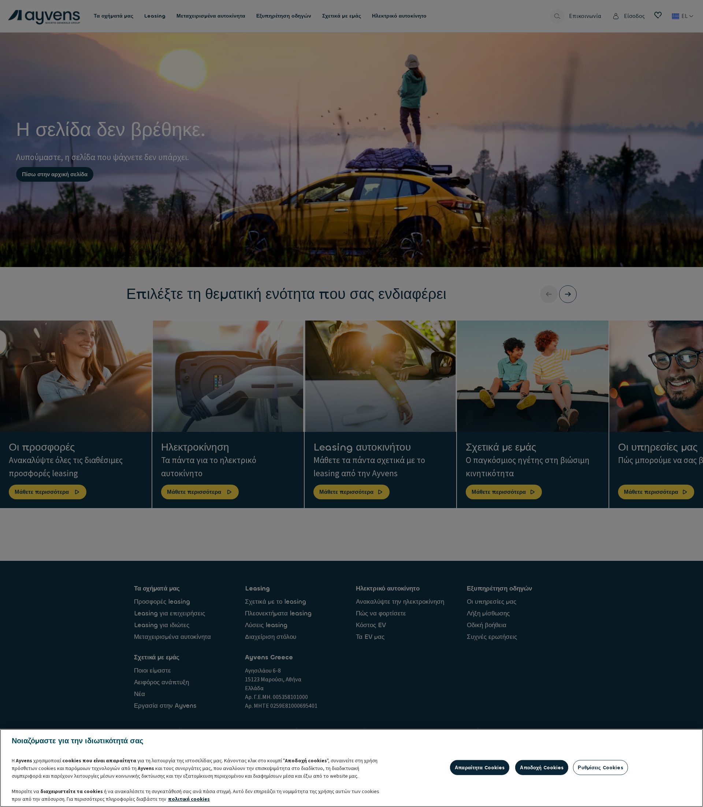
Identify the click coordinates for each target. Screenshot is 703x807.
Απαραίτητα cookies (480, 767)
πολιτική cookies (189, 799)
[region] (351, 768)
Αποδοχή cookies (541, 767)
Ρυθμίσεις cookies (600, 767)
